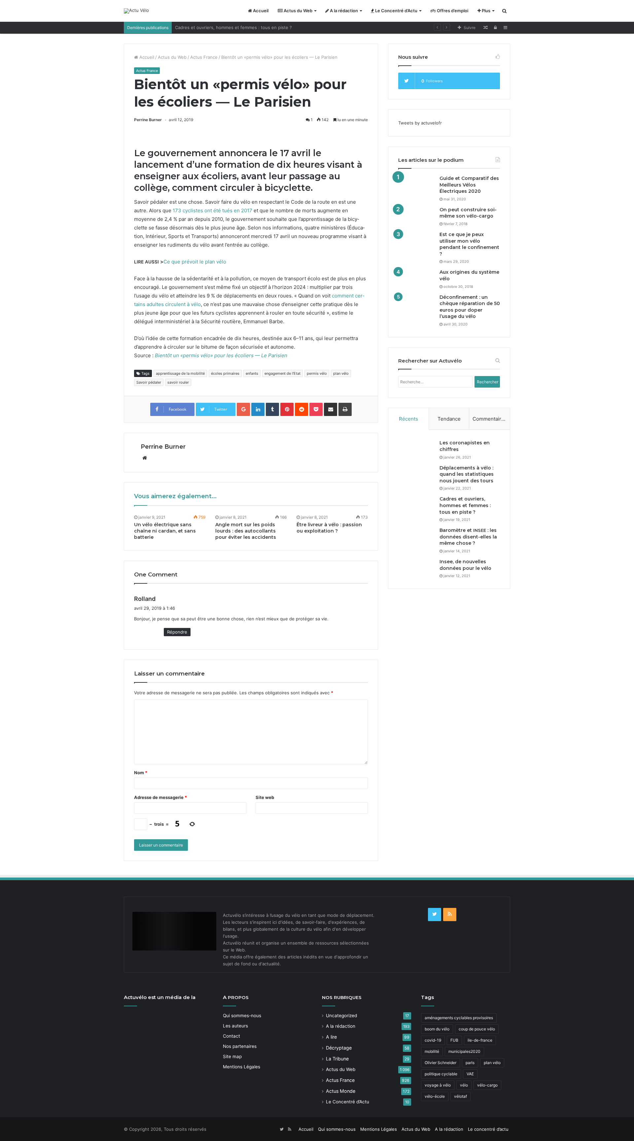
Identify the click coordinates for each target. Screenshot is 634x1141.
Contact (231, 1036)
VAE (470, 1073)
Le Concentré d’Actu (395, 10)
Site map (232, 1056)
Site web (265, 797)
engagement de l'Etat (282, 373)
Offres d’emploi (452, 10)
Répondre (177, 632)
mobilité (432, 1051)
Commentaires (490, 419)
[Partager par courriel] (330, 409)
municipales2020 (464, 1051)
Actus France (204, 57)
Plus (485, 10)
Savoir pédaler (148, 382)
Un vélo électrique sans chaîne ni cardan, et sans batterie (165, 531)
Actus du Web (297, 10)
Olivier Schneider (440, 1062)
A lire (331, 1037)
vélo (464, 1085)
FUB (454, 1040)
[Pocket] (316, 409)
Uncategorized (341, 1015)
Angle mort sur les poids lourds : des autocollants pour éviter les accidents (245, 531)
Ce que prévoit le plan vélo (194, 262)
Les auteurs (235, 1025)
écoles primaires (225, 373)
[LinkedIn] (257, 409)
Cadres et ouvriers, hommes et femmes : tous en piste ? (233, 27)
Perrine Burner (148, 119)
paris (470, 1062)
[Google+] (243, 409)
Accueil (260, 10)
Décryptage (339, 1048)
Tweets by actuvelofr (420, 122)
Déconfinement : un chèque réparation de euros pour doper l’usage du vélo (470, 307)
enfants (252, 373)
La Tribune (337, 1058)
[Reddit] (301, 409)
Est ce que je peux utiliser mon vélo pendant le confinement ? (469, 244)
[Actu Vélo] (136, 11)
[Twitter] (434, 914)
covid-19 (433, 1040)
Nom (140, 772)
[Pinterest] (287, 409)
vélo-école (435, 1096)
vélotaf (460, 1096)
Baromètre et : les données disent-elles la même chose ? (468, 536)
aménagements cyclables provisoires (459, 1017)
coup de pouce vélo (477, 1028)
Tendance (449, 419)
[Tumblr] (272, 409)
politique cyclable (441, 1073)
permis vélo (317, 373)
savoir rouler (178, 382)
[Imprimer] (345, 409)
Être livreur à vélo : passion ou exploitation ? (329, 528)
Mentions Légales (241, 1066)
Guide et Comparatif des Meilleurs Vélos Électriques (469, 184)
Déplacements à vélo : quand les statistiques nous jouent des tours (467, 474)
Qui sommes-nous (242, 1015)
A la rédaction (343, 10)
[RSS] (449, 914)
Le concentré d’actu (488, 1129)
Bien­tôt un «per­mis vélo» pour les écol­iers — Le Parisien (221, 355)
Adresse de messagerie (160, 797)
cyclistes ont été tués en (212, 210)
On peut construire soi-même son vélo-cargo (468, 213)
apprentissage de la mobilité (180, 373)
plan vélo (341, 373)
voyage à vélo (438, 1085)
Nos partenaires (240, 1046)
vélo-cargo (487, 1085)
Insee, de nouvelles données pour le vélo (465, 565)
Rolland (145, 598)
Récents (408, 419)
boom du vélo (437, 1028)
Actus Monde (340, 1091)
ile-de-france (480, 1040)
